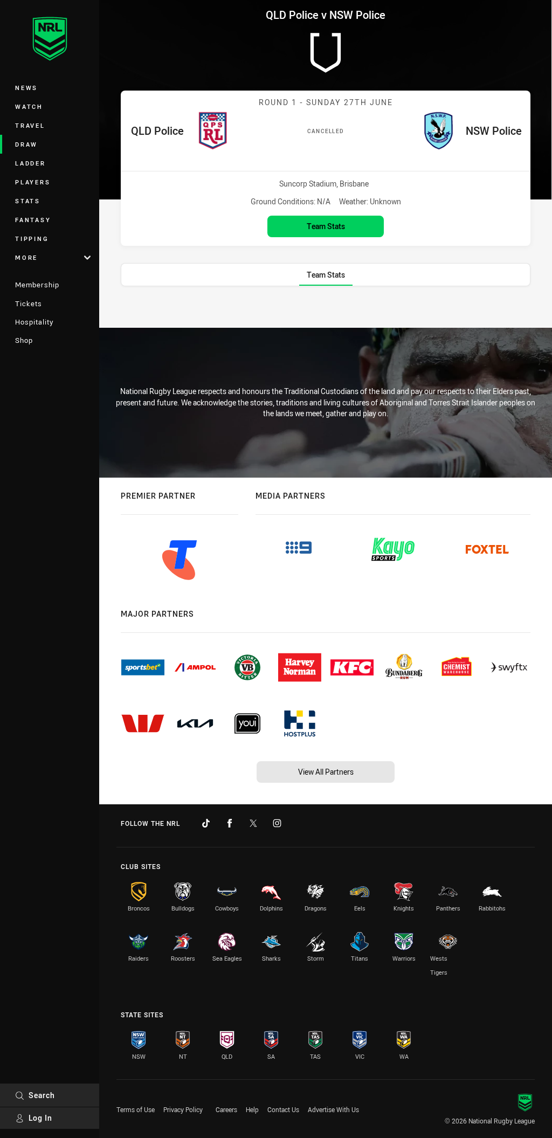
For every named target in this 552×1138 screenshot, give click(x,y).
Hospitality (34, 322)
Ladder (30, 163)
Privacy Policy (183, 1109)
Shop (24, 340)
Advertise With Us (333, 1109)
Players (32, 182)
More (26, 257)
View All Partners (326, 772)
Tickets (28, 303)
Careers (226, 1109)
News (26, 88)
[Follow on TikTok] (206, 823)
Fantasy (33, 220)
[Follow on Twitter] (253, 823)
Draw (26, 144)
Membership (37, 284)
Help (252, 1109)
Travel (30, 125)
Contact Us (283, 1109)
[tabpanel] (325, 310)
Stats (27, 201)
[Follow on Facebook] (229, 823)
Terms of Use (135, 1109)
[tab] (326, 275)
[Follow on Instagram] (277, 823)
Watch (29, 106)
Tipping (32, 239)
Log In (40, 1118)
